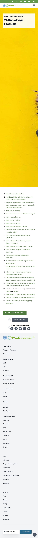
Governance (6, 354)
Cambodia (6, 435)
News (4, 393)
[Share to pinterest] (20, 328)
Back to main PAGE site (15, 313)
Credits (5, 402)
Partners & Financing (9, 350)
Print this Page (20, 319)
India (4, 456)
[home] (19, 339)
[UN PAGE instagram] (20, 1)
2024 (4, 367)
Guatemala (6, 443)
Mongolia (6, 483)
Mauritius (6, 479)
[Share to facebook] (16, 328)
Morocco (5, 492)
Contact (5, 407)
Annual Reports (8, 359)
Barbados (6, 424)
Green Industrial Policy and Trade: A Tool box (19, 246)
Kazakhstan (6, 468)
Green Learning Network (13, 217)
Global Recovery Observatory (15, 194)
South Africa (6, 507)
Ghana (5, 439)
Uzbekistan (6, 519)
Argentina (6, 420)
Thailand (5, 511)
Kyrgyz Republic (8, 471)
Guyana (5, 447)
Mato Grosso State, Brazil (11, 475)
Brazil (4, 428)
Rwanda (5, 500)
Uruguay (5, 515)
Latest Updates (8, 389)
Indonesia (6, 460)
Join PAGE (6, 411)
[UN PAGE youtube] (25, 1)
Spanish (16, 291)
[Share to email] (28, 328)
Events (5, 396)
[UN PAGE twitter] (12, 1)
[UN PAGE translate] (33, 1)
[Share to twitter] (11, 328)
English (8, 291)
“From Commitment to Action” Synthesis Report (20, 214)
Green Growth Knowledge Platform (16, 226)
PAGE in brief (7, 346)
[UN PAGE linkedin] (16, 1)
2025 (4, 363)
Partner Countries (9, 416)
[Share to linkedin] (24, 328)
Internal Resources (8, 383)
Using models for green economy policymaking (20, 294)
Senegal (5, 504)
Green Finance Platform (13, 220)
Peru (4, 496)
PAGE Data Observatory (13, 211)
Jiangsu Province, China (10, 464)
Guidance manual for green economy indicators (20, 297)
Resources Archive (8, 380)
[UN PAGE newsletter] (29, 1)
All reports (6, 371)
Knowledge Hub (8, 376)
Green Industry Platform (13, 223)
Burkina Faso (7, 431)
